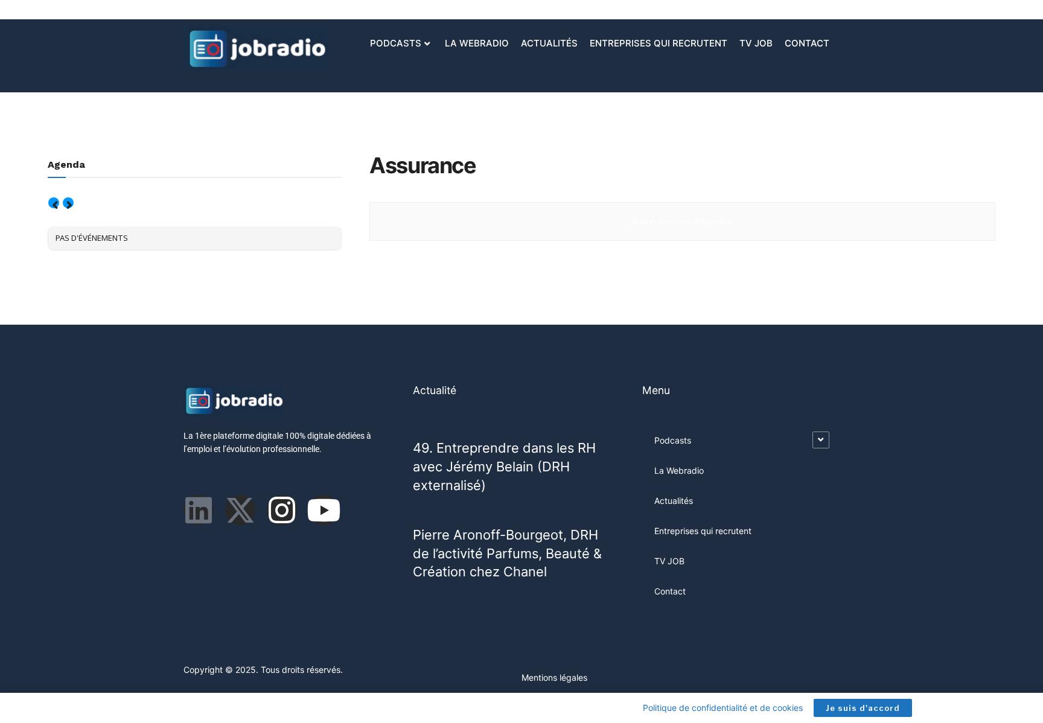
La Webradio (477, 43)
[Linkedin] (198, 510)
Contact (807, 43)
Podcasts (395, 43)
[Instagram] (282, 510)
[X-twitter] (240, 510)
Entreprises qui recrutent (658, 43)
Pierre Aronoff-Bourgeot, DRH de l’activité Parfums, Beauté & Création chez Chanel (507, 553)
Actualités (549, 43)
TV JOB (756, 43)
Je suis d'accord (863, 708)
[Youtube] (323, 510)
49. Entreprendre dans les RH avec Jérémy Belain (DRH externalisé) (504, 466)
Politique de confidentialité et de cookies (723, 707)
